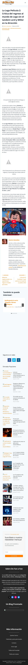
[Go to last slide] (5, 305)
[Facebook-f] (9, 360)
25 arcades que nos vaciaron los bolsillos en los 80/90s (19, 398)
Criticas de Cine (6, 28)
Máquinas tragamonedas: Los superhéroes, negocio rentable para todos (7, 280)
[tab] (11, 313)
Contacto (14, 643)
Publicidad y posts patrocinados (14, 639)
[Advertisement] (14, 336)
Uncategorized (5, 29)
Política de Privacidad (14, 650)
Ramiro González (7, 26)
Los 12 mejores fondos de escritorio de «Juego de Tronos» (18, 454)
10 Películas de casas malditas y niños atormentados (18, 509)
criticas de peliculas (15, 28)
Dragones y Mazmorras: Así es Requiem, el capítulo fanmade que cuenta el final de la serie (19, 387)
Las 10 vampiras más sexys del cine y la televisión (18, 476)
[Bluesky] (19, 597)
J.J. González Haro (10, 307)
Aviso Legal (14, 646)
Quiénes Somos (14, 635)
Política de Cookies (14, 654)
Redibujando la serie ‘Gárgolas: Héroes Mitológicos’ (11, 302)
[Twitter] (14, 360)
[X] (9, 597)
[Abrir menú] (25, 3)
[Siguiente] (23, 305)
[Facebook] (12, 597)
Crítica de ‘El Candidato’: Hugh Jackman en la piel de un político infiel (20, 279)
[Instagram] (18, 360)
